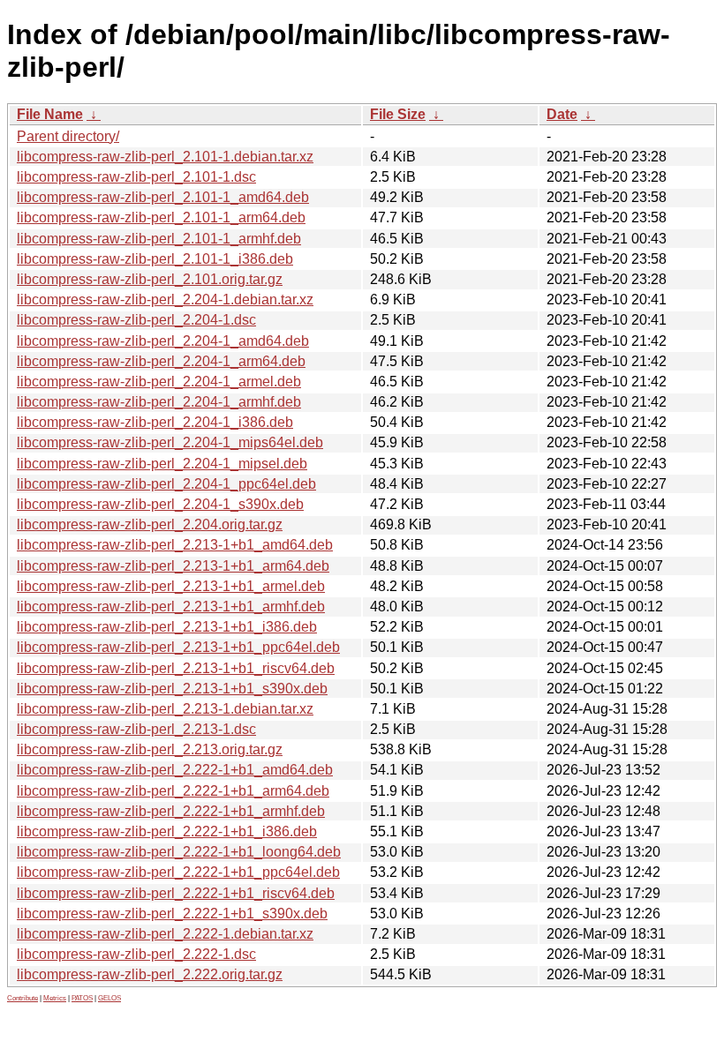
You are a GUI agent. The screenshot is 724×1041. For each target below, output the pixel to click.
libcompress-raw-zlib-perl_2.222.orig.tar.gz (150, 974)
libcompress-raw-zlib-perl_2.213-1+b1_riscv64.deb (176, 668)
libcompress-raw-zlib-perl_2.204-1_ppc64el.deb (166, 483)
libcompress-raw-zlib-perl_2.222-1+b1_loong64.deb (179, 851)
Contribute (22, 998)
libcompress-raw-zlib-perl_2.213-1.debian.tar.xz (165, 708)
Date (562, 114)
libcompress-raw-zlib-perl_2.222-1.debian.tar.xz (165, 933)
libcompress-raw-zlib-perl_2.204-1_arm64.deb (161, 361)
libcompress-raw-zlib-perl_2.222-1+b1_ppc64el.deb (178, 872)
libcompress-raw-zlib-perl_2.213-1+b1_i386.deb (167, 626)
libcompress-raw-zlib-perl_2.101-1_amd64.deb (163, 197)
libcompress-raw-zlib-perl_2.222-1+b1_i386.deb (167, 831)
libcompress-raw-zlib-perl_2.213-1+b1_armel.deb (171, 586)
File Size (398, 114)
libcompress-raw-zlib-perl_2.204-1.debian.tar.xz (165, 299)
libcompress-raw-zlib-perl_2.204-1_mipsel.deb (162, 463)
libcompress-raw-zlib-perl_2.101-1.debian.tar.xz (165, 156)
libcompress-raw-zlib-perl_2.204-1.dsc (136, 319)
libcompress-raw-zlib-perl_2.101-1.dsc (136, 176)
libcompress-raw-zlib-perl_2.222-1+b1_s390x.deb (172, 913)
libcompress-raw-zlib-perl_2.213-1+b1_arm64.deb (173, 565)
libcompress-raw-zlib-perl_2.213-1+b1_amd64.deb (175, 544)
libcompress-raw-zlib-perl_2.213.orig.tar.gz (150, 749)
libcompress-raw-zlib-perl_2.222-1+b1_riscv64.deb (176, 893)
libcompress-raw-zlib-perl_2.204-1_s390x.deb (160, 504)
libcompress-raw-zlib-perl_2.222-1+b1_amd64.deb (175, 769)
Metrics (54, 998)
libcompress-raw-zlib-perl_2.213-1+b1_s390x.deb (172, 688)
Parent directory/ (68, 136)
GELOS (109, 998)
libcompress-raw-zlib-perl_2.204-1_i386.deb (155, 422)
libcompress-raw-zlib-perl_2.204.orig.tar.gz (150, 524)
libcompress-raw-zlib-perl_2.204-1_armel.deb (159, 381)
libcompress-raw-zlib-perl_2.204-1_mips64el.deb (170, 442)
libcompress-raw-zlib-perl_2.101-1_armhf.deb (159, 238)
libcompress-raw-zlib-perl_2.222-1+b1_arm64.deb (173, 790)
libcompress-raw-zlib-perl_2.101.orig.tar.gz (150, 279)
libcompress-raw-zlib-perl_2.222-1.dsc (136, 954)
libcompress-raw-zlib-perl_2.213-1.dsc (136, 729)
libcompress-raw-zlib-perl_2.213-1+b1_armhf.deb (171, 606)
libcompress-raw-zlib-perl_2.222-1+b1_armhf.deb (171, 811)
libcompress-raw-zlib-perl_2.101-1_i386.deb (155, 258)
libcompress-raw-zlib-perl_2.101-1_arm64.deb (161, 217)
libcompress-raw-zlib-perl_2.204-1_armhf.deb (159, 401)
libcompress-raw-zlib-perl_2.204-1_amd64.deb (163, 340)
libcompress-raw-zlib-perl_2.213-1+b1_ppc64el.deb (178, 647)
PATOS (82, 998)
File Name (50, 114)
